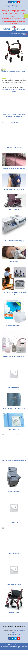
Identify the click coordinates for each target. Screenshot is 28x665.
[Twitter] (15, 2)
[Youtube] (18, 2)
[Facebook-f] (9, 2)
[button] (26, 16)
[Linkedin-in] (12, 2)
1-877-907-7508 (15, 634)
